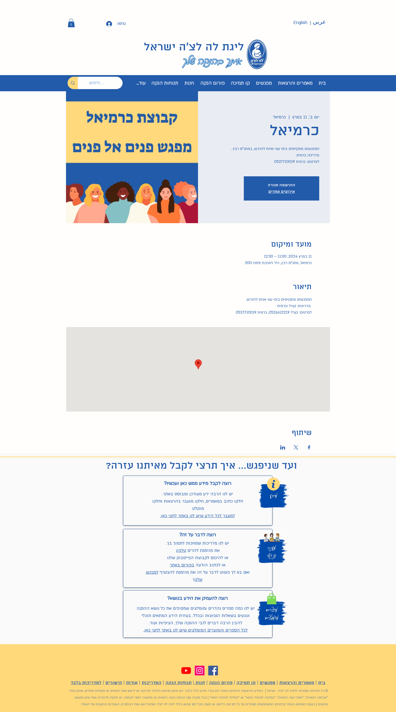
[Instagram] (199, 670)
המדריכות (151, 683)
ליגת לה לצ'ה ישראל (194, 47)
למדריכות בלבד (86, 683)
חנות (199, 683)
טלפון (181, 550)
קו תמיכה (246, 683)
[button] (71, 23)
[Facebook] (213, 670)
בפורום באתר (182, 565)
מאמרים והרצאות (296, 683)
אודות (132, 683)
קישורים (113, 683)
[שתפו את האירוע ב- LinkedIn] (282, 447)
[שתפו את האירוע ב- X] (295, 447)
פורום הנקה (220, 683)
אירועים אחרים (281, 191)
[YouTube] (186, 670)
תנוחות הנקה (178, 683)
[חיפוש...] (73, 83)
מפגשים (267, 683)
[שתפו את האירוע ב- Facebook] (309, 447)
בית (321, 683)
